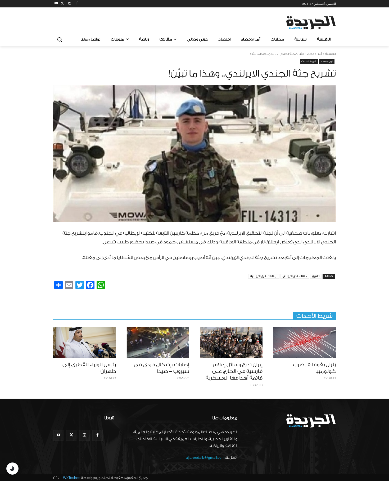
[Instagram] (70, 4)
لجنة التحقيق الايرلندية (263, 276)
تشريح (315, 276)
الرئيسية (330, 54)
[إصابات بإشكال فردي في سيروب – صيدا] (157, 342)
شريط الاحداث (308, 61)
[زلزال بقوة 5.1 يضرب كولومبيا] (304, 342)
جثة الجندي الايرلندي (295, 276)
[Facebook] (77, 4)
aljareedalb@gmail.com (205, 458)
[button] (59, 39)
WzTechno (71, 478)
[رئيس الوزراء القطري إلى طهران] (84, 342)
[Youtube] (56, 4)
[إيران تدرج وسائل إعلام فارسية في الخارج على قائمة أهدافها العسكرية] (231, 342)
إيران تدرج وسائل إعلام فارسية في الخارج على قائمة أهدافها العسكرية (234, 371)
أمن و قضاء (314, 54)
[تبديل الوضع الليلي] (12, 468)
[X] (62, 4)
